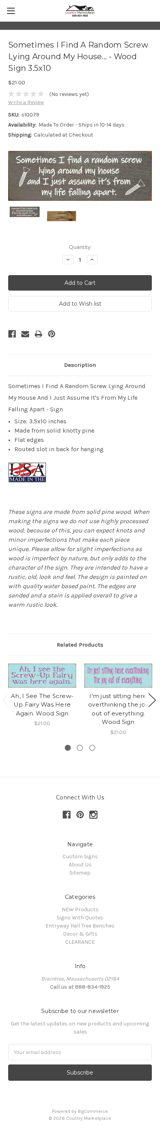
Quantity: (80, 247)
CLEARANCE (80, 942)
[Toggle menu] (10, 10)
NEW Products (80, 909)
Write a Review (26, 102)
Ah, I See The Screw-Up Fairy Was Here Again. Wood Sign (42, 704)
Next (152, 700)
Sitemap (80, 872)
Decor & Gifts (80, 934)
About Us (80, 864)
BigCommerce (93, 1111)
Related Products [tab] (80, 644)
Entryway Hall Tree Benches (80, 925)
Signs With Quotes (80, 917)
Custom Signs (80, 856)
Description (80, 364)
